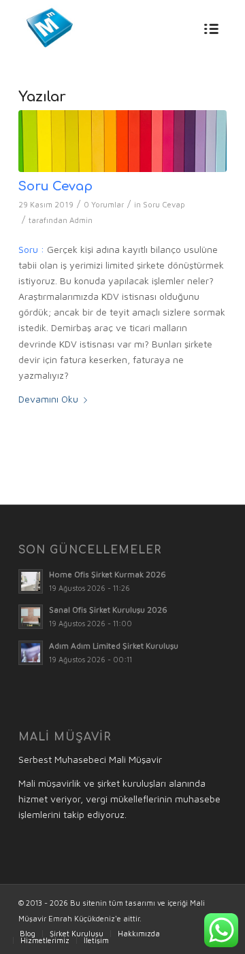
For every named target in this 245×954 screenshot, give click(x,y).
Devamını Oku (48, 399)
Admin (81, 220)
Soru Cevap (55, 186)
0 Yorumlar (104, 204)
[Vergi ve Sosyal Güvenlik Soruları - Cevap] (122, 141)
